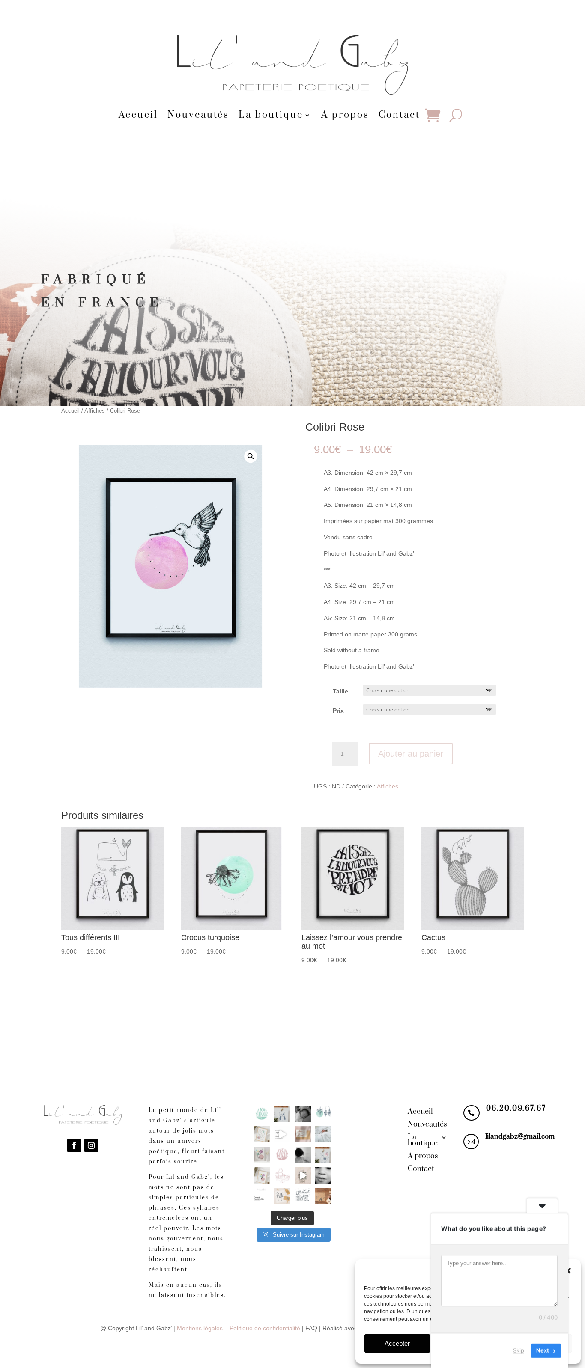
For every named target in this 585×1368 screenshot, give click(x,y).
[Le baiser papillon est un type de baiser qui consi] (282, 1175)
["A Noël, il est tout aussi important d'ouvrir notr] (282, 1196)
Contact (399, 115)
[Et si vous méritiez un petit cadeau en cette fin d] (303, 1175)
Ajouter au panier (410, 753)
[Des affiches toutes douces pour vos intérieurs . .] (262, 1175)
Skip (518, 1350)
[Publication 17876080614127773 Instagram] (282, 1134)
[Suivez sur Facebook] (74, 1145)
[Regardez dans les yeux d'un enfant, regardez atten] (323, 1175)
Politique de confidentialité (265, 1328)
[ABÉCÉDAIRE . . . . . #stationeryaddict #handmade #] (262, 1134)
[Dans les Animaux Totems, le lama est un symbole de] (323, 1155)
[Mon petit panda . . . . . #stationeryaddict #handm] (282, 1114)
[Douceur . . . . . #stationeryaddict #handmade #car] (323, 1134)
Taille (340, 691)
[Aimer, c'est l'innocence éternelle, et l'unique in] (303, 1114)
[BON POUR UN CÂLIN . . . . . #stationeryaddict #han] (303, 1134)
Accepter (397, 1343)
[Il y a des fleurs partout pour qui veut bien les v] (323, 1114)
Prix (338, 710)
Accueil (138, 115)
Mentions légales (200, 1328)
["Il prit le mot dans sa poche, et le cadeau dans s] (323, 1196)
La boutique (271, 115)
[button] (568, 1271)
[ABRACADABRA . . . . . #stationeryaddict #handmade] (262, 1155)
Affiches (94, 410)
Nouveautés (198, 115)
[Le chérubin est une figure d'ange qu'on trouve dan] (303, 1155)
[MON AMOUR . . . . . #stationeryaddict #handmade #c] (262, 1114)
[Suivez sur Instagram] (91, 1145)
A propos (345, 115)
